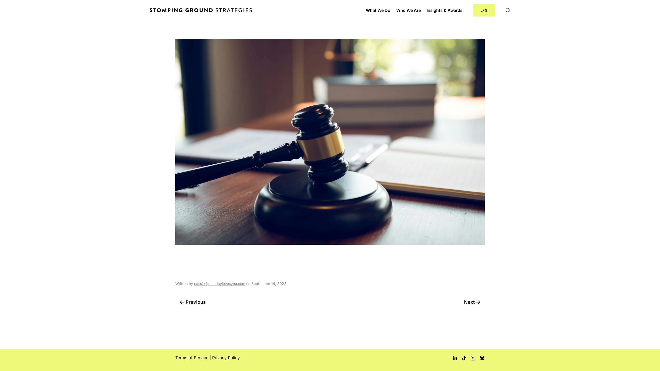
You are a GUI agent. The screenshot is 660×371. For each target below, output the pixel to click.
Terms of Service (191, 357)
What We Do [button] (378, 10)
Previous (196, 302)
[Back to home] (202, 10)
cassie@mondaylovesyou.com (219, 283)
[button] (507, 10)
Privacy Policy (226, 357)
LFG (484, 10)
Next (469, 302)
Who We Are (408, 10)
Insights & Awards (445, 10)
